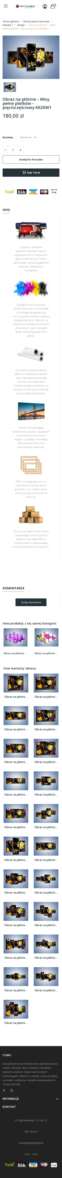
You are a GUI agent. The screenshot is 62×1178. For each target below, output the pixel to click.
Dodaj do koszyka (31, 159)
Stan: (27, 582)
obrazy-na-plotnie (35, 572)
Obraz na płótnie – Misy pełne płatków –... (16, 697)
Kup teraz (33, 172)
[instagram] (11, 1090)
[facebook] (4, 1090)
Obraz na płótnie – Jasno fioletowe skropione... (15, 653)
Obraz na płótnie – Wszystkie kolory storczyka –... (46, 653)
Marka (21, 572)
